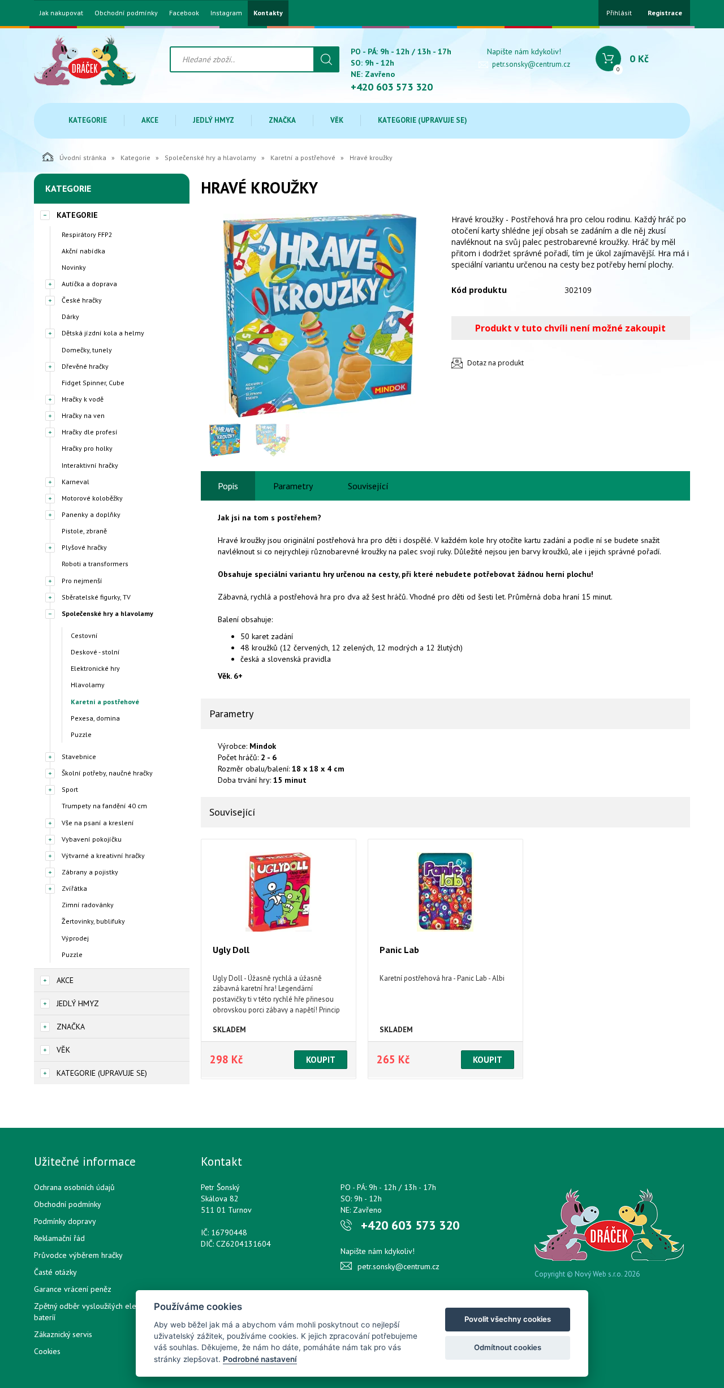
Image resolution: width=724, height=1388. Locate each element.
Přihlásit (619, 12)
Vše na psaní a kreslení (98, 822)
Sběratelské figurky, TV (96, 597)
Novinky (74, 267)
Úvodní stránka (82, 157)
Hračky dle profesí (90, 432)
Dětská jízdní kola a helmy (103, 333)
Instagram (226, 13)
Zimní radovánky (88, 904)
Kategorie (87, 120)
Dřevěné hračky (85, 366)
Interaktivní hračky (90, 465)
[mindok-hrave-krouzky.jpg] (319, 315)
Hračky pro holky (87, 448)
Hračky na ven (83, 415)
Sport (70, 789)
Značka (282, 120)
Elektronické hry (95, 668)
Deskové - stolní (95, 652)
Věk (336, 120)
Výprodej (75, 938)
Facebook (184, 13)
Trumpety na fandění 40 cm (104, 805)
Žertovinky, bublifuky (93, 921)
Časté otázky (55, 1272)
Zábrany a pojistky (90, 872)
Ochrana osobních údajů (74, 1187)
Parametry (293, 486)
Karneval (75, 481)
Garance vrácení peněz (72, 1289)
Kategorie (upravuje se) (422, 120)
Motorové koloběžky (92, 498)
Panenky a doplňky (91, 514)
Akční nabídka (83, 251)
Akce (149, 120)
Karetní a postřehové (302, 157)
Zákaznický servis (63, 1334)
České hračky (82, 300)
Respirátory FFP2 (87, 234)
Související (368, 486)
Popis (228, 486)
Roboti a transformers (95, 563)
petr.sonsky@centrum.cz (531, 64)
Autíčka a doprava (89, 283)
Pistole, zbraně (84, 531)
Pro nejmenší (82, 580)
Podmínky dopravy (65, 1221)
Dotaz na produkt (495, 363)
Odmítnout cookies (507, 1347)
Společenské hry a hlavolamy (210, 157)
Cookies (47, 1351)
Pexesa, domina (95, 718)
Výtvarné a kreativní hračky (103, 855)
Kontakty (268, 13)
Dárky (70, 316)
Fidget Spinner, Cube (93, 382)
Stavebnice (79, 756)
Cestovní (84, 635)
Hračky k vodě (83, 399)
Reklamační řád (59, 1238)
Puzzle (81, 734)
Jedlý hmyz (213, 120)
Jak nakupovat (61, 13)
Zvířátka (74, 888)
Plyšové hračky (84, 547)
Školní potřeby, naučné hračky (107, 773)
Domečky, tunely (87, 350)
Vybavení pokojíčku (92, 839)
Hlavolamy (88, 684)
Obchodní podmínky (126, 13)
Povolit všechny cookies (507, 1319)
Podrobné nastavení (260, 1359)
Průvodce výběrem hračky (78, 1255)
